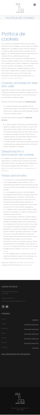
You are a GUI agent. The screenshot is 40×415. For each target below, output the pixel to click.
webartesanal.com (24, 265)
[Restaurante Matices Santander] (20, 8)
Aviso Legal (20, 410)
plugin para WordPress (26, 262)
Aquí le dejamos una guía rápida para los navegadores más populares (18, 168)
